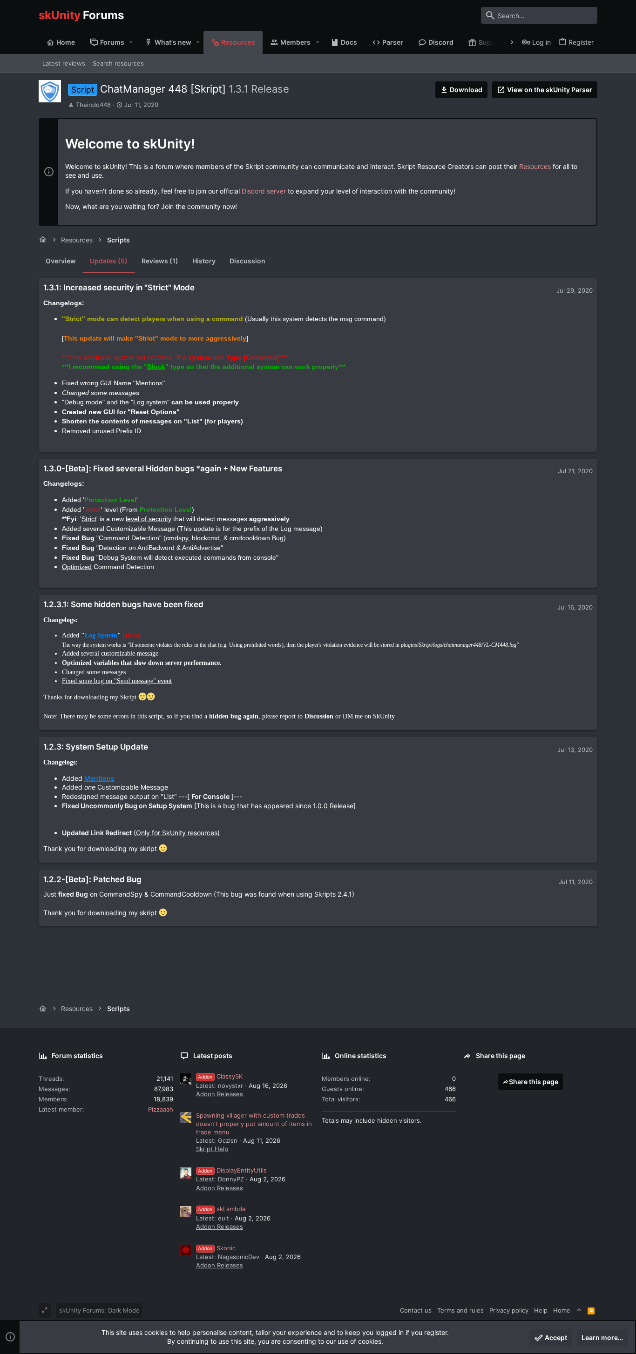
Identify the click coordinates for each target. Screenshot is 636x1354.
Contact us (416, 1310)
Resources (535, 166)
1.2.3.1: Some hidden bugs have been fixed (123, 604)
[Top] (579, 1310)
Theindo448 (93, 104)
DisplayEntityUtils (232, 1170)
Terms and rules (460, 1310)
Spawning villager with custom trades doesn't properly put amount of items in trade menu (254, 1124)
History (204, 261)
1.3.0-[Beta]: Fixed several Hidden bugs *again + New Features (162, 468)
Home (561, 1310)
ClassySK (220, 1076)
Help (541, 1310)
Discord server (264, 191)
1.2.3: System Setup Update (95, 746)
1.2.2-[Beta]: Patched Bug (92, 879)
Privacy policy (508, 1310)
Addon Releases (219, 1094)
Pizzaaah (160, 1109)
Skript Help (212, 1149)
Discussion (247, 261)
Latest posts (212, 1055)
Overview (61, 261)
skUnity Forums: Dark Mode (99, 1310)
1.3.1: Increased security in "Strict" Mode (119, 287)
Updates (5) (109, 261)
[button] (131, 42)
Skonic (217, 1248)
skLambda (221, 1209)
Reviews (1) (160, 261)
